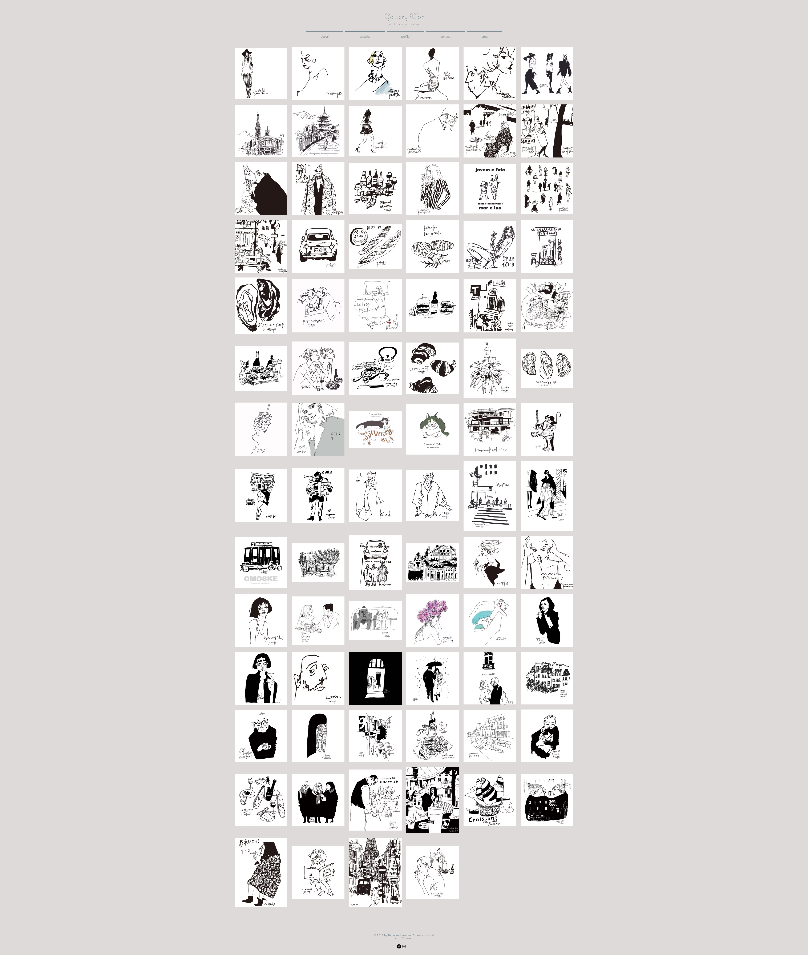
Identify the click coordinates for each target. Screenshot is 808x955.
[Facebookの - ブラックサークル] (399, 946)
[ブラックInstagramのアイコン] (404, 946)
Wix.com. (407, 938)
